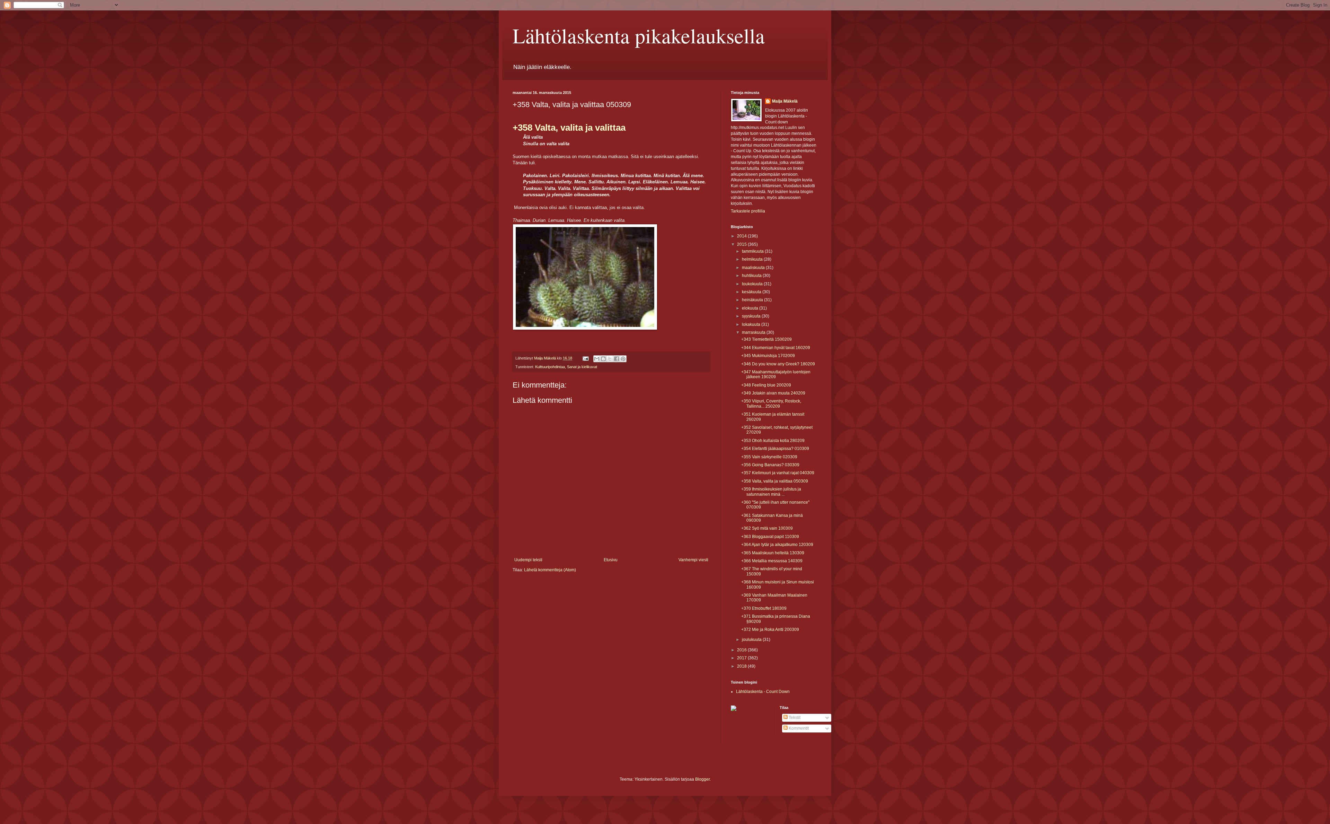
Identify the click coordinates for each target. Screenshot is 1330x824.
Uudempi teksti (528, 559)
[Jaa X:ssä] (609, 358)
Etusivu (611, 559)
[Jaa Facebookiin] (616, 358)
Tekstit (794, 717)
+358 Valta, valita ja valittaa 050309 (774, 481)
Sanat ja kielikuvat (582, 367)
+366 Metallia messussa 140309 (772, 560)
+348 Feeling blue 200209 (766, 385)
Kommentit (798, 728)
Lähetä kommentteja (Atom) (550, 569)
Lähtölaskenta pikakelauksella (639, 35)
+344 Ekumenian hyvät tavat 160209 (775, 347)
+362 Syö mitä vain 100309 (767, 528)
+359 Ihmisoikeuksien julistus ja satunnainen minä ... (771, 491)
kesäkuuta (752, 291)
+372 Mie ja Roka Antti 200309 (770, 629)
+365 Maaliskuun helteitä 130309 (772, 552)
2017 (742, 658)
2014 (742, 236)
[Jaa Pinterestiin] (623, 358)
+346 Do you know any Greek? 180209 (778, 364)
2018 (742, 666)
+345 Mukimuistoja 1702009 (768, 355)
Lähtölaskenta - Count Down (763, 691)
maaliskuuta (754, 267)
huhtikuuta (752, 275)
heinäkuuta (753, 299)
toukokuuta (753, 283)
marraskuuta (754, 332)
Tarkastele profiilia (748, 211)
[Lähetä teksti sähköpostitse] (585, 358)
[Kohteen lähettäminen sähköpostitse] (596, 358)
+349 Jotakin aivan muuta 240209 (773, 393)
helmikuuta (753, 259)
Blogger (702, 779)
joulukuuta (752, 639)
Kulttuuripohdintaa (550, 367)
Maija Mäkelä (785, 101)
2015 (742, 244)
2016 (742, 650)
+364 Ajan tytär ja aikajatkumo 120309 (777, 544)
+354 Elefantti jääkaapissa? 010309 (775, 448)
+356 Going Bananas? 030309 (770, 464)
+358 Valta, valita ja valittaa (569, 127)
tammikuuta (753, 251)
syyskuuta (752, 316)
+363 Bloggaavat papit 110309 (770, 536)
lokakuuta (751, 324)
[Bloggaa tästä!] (603, 358)
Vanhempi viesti (693, 559)
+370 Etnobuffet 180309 (764, 608)
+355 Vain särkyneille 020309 (769, 456)
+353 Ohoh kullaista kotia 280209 (773, 440)
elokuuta (750, 308)
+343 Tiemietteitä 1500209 (766, 339)
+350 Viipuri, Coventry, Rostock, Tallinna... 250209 (771, 403)
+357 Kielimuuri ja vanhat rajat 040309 (777, 472)
